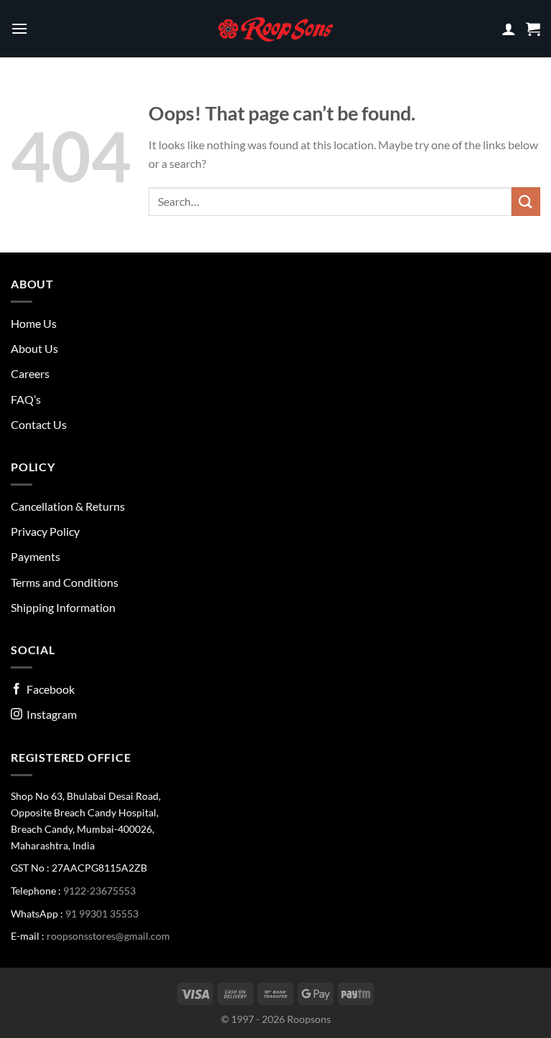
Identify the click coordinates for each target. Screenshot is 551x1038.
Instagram (49, 714)
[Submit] (526, 201)
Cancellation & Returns (68, 506)
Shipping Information (63, 607)
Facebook (48, 689)
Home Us (34, 323)
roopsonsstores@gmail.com (108, 936)
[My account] (508, 28)
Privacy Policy (45, 531)
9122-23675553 (99, 890)
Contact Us (39, 424)
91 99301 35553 (101, 913)
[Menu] (19, 28)
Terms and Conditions (64, 582)
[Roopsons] (275, 28)
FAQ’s (26, 399)
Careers (30, 373)
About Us (34, 348)
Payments (35, 556)
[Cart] (533, 28)
